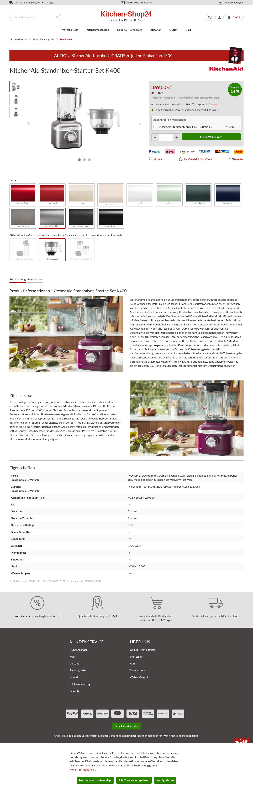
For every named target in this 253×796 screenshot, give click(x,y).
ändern (213, 104)
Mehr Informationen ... (83, 769)
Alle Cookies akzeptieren (134, 780)
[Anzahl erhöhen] (176, 137)
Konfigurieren (165, 780)
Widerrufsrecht (139, 677)
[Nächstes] (140, 122)
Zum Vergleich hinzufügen (198, 159)
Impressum (136, 656)
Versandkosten (118, 735)
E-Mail (113, 616)
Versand (75, 663)
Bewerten (238, 159)
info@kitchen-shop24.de (139, 2)
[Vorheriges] (28, 122)
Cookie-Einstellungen (143, 649)
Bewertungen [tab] (35, 279)
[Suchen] (57, 17)
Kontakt (75, 677)
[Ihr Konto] (219, 17)
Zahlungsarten (78, 670)
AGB (133, 663)
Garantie (75, 691)
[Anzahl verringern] (155, 137)
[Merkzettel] (210, 17)
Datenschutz (137, 670)
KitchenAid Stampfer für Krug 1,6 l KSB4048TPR (185, 126)
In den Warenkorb (211, 136)
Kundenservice (78, 649)
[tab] (17, 279)
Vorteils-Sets (22, 616)
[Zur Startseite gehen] (126, 14)
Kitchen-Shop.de (18, 39)
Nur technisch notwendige (95, 780)
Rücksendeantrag (80, 684)
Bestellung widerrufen (126, 725)
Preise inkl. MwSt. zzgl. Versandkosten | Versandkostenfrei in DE (185, 97)
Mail (72, 656)
